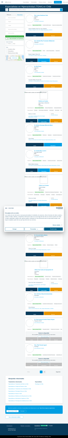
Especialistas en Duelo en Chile (15, 393)
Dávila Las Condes (43, 101)
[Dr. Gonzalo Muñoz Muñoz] (30, 239)
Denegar (15, 229)
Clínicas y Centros (42, 2)
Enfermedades (34, 2)
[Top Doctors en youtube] (31, 429)
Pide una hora (57, 2)
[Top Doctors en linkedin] (26, 429)
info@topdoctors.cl (12, 428)
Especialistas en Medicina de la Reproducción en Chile (19, 395)
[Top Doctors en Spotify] (24, 432)
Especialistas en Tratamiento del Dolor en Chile (18, 384)
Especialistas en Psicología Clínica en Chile (17, 391)
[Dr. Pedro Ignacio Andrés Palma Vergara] (30, 323)
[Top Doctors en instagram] (24, 429)
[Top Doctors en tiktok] (22, 432)
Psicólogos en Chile (39, 384)
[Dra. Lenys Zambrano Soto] (30, 19)
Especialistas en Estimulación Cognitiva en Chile (18, 398)
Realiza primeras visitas (13, 53)
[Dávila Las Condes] (44, 95)
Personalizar (33, 229)
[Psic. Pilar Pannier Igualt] (30, 349)
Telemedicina (10, 51)
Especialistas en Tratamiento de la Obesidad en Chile (19, 388)
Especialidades (26, 2)
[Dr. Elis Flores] (30, 70)
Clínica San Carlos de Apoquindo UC (44, 269)
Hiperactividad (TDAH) (12, 411)
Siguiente (58, 371)
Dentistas (50, 2)
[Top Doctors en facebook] (22, 429)
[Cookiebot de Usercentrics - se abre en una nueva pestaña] (57, 208)
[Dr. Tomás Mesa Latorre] (30, 154)
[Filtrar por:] (6, 9)
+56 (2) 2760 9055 (12, 430)
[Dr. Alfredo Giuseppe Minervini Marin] (30, 129)
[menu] (2, 2)
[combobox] (15, 17)
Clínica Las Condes (44, 185)
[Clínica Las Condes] (44, 180)
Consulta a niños (11, 49)
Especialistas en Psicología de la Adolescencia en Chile (20, 400)
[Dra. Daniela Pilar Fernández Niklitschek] (30, 44)
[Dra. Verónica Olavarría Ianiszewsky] (30, 297)
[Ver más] (61, 16)
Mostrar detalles (56, 225)
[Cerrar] (60, 408)
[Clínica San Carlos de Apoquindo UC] (44, 264)
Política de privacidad (38, 428)
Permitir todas (53, 229)
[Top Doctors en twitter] (29, 429)
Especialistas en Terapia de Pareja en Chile (17, 386)
